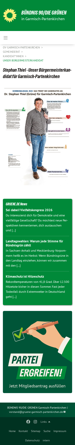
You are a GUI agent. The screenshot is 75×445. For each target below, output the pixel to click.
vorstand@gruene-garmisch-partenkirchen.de (36, 412)
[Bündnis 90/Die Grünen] (10, 15)
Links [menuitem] (44, 421)
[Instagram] (35, 421)
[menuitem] (12, 431)
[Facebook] (28, 421)
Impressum (59, 431)
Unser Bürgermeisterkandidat (23, 60)
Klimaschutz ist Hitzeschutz (25, 276)
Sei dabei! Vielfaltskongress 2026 (29, 210)
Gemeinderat (12, 51)
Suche (46, 431)
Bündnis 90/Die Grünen (44, 13)
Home (12, 431)
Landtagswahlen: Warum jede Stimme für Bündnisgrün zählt (34, 243)
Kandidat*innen (13, 56)
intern (46, 440)
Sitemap (35, 431)
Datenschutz (32, 440)
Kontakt (23, 431)
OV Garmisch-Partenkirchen (22, 47)
